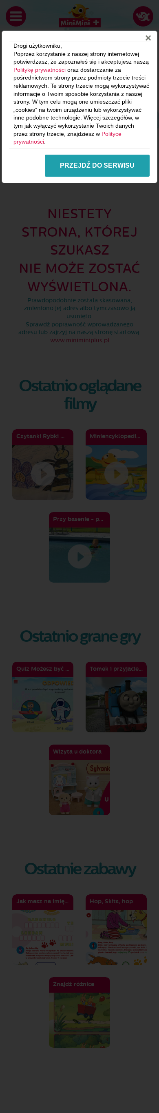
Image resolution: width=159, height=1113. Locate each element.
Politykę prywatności (39, 70)
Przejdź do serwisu (97, 165)
